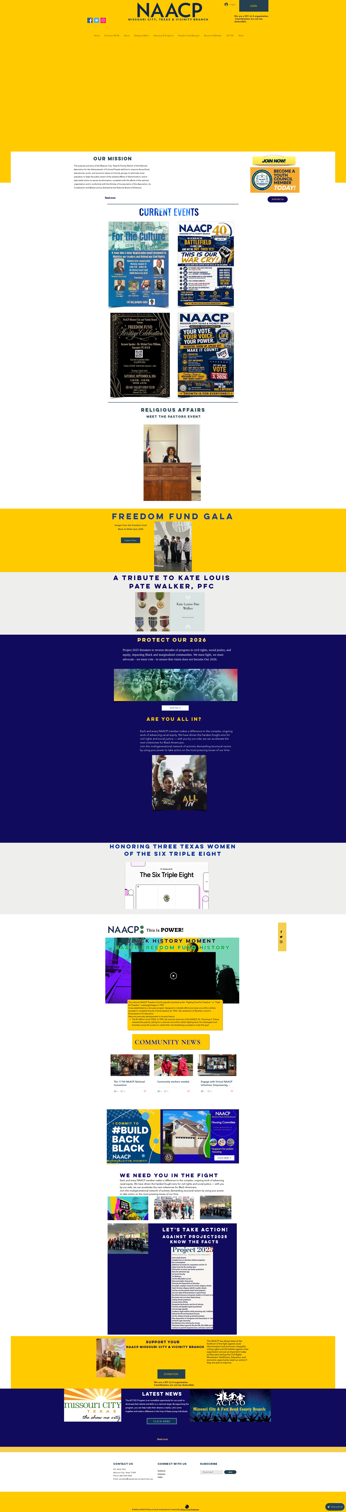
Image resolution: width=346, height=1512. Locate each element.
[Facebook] (90, 20)
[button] (197, 498)
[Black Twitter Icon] (281, 937)
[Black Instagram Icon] (281, 942)
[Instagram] (103, 20)
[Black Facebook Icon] (281, 932)
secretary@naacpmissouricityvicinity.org (136, 1479)
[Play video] (173, 976)
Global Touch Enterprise (189, 1509)
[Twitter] (96, 20)
